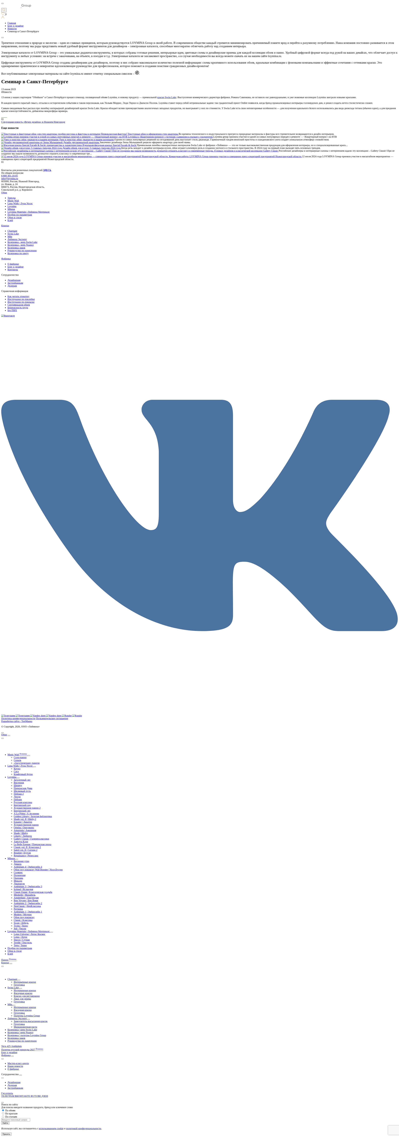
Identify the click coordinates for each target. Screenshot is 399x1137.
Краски (5, 225)
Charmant (12, 231)
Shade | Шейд (21, 833)
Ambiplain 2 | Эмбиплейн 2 (28, 903)
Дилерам (12, 285)
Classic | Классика (23, 920)
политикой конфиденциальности (83, 1128)
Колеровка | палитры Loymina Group (26, 1035)
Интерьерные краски (25, 982)
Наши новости (15, 1066)
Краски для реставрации (27, 996)
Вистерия (19, 782)
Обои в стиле (14, 217)
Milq (9, 236)
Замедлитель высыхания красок (31, 1021)
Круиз (17, 768)
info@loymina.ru (9, 178)
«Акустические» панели (27, 763)
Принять (6, 1134)
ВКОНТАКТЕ (23, 1096)
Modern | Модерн (23, 914)
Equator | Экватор (23, 822)
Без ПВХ (12, 310)
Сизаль (17, 760)
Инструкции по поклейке (21, 299)
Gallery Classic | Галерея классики (31, 838)
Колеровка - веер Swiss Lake (22, 242)
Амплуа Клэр (21, 841)
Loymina (11, 206)
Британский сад (22, 805)
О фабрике (13, 264)
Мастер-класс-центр (18, 1063)
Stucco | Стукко (22, 939)
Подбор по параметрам (19, 214)
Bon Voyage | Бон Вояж (26, 900)
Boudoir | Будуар (22, 852)
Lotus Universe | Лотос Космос (29, 934)
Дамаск (18, 864)
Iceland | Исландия (23, 889)
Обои (4, 192)
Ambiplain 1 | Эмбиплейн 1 (28, 911)
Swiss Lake (13, 233)
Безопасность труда (17, 307)
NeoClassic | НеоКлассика (27, 906)
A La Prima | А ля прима (26, 813)
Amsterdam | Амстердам (26, 897)
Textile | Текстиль (23, 942)
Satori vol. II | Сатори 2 (25, 850)
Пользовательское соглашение (52, 718)
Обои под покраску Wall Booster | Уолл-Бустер (38, 869)
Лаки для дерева (22, 999)
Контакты (12, 269)
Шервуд (18, 785)
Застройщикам (15, 283)
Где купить (7, 1093)
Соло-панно (20, 757)
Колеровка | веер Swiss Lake (22, 1029)
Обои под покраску (24, 917)
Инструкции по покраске (20, 302)
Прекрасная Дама (23, 788)
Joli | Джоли (20, 928)
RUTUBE (36, 1096)
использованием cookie (51, 1128)
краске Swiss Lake (166, 97)
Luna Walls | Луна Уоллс (20, 203)
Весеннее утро (21, 861)
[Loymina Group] (16, 6)
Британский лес (22, 810)
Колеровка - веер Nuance (20, 245)
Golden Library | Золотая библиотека (33, 816)
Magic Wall (13, 200)
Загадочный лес (22, 780)
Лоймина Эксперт (17, 239)
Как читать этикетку (18, 296)
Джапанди (19, 883)
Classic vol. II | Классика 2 (27, 847)
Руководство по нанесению (22, 250)
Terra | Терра (20, 945)
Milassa (11, 209)
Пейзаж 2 (19, 794)
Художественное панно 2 (27, 808)
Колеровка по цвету (18, 253)
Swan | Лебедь (21, 923)
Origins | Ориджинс (24, 827)
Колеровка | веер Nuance (20, 1032)
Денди (17, 796)
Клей (10, 220)
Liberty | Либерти (23, 836)
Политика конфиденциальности (18, 718)
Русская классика (23, 802)
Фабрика (6, 258)
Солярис (18, 872)
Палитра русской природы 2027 (22, 1049)
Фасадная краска (22, 1010)
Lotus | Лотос (20, 937)
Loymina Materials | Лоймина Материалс (28, 212)
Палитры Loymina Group (27, 1015)
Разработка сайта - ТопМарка (16, 721)
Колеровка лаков (16, 247)
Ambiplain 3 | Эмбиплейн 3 (28, 886)
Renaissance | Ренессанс (26, 855)
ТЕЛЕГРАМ (8, 1096)
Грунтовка (19, 984)
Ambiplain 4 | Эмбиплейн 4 (28, 866)
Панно (8, 960)
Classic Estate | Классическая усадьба (33, 892)
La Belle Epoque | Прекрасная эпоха (32, 844)
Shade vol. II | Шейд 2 (25, 819)
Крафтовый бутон (23, 774)
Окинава (18, 878)
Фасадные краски (23, 993)
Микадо (18, 881)
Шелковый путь (22, 791)
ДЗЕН (45, 1096)
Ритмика (18, 909)
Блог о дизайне (15, 266)
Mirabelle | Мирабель (24, 895)
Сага (16, 771)
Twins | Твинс (21, 925)
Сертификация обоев (18, 304)
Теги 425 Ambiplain (11, 1046)
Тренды (11, 198)
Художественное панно (26, 824)
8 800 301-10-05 (9, 175)
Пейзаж (18, 799)
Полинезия (19, 875)
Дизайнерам (13, 280)
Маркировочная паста (25, 1027)
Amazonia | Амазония (25, 830)
